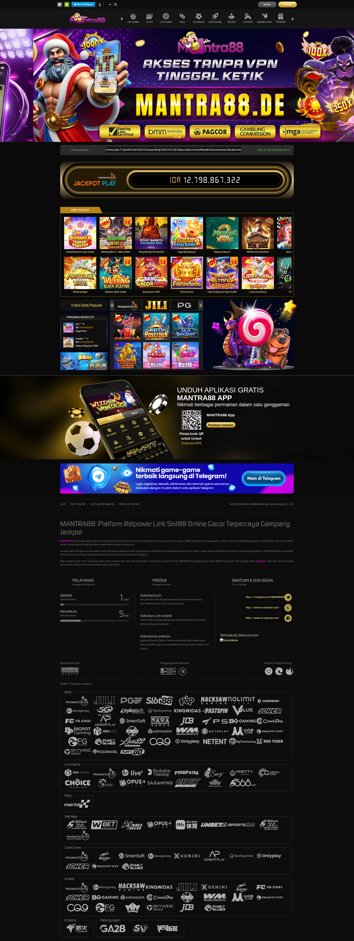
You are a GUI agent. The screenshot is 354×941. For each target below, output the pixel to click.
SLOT (63, 504)
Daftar (288, 4)
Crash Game (215, 22)
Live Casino (166, 22)
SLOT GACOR (78, 504)
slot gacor (261, 561)
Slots (149, 22)
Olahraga (198, 22)
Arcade (231, 22)
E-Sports (248, 22)
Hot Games (133, 22)
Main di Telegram (85, 4)
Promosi (280, 22)
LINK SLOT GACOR (129, 504)
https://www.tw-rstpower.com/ (262, 607)
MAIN (83, 233)
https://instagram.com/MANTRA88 (265, 597)
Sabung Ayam (264, 22)
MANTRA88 (66, 541)
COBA (130, 322)
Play (109, 183)
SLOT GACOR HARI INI (102, 504)
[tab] (128, 305)
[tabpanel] (177, 85)
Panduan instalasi (220, 425)
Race (182, 22)
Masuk (267, 4)
